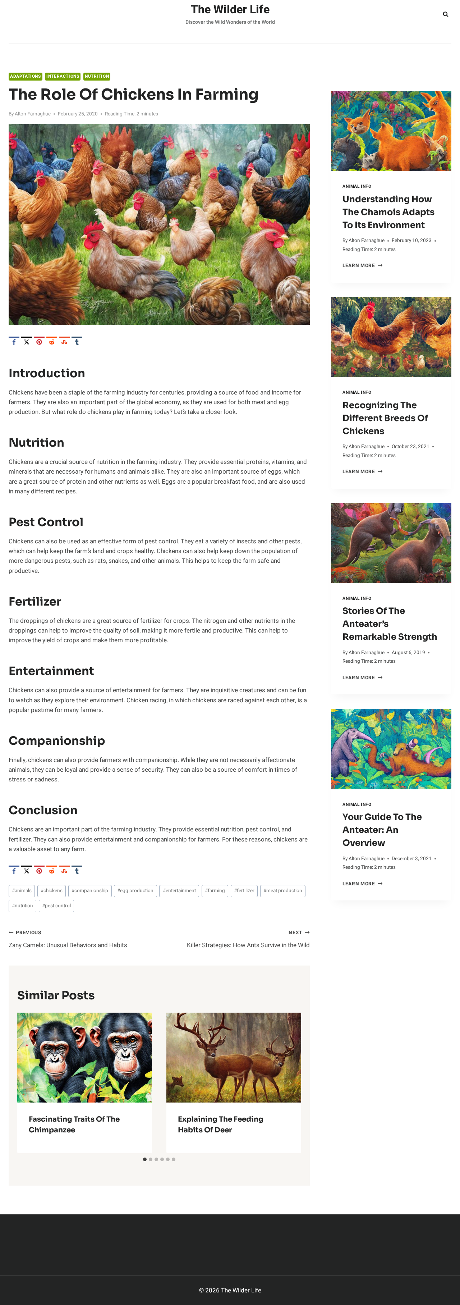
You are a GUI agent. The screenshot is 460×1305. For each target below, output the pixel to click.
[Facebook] (14, 342)
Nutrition (97, 76)
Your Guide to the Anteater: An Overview (382, 830)
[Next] (289, 1083)
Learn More (362, 265)
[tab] (145, 1159)
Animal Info (357, 186)
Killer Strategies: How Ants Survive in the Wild (248, 939)
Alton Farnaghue (33, 114)
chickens (52, 890)
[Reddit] (51, 342)
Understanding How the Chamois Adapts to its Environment (388, 212)
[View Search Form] (445, 14)
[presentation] (391, 131)
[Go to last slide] (28, 1083)
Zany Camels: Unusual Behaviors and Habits (68, 939)
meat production (282, 890)
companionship (90, 890)
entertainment (179, 890)
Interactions (62, 76)
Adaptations (25, 76)
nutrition (22, 905)
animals (22, 890)
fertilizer (244, 890)
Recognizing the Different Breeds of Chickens (385, 418)
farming (215, 890)
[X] (26, 342)
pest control (56, 905)
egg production (135, 890)
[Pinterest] (39, 342)
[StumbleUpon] (64, 342)
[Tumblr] (77, 342)
